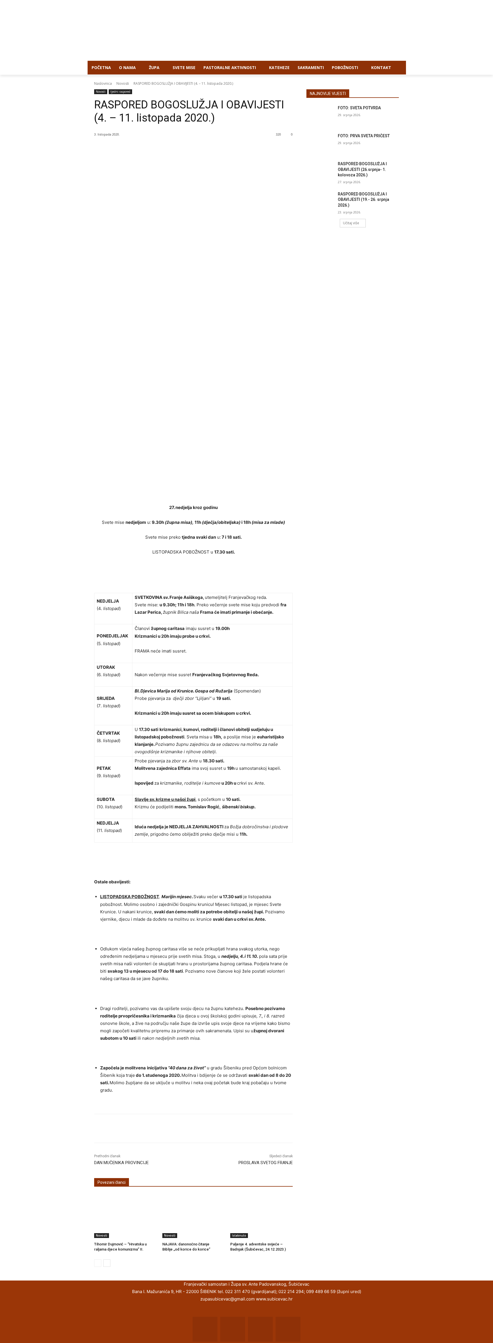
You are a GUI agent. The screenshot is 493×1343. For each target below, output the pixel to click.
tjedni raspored (120, 92)
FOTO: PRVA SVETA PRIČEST (364, 136)
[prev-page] (97, 1263)
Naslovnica (103, 83)
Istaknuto (239, 1235)
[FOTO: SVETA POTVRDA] (320, 115)
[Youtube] (288, 1329)
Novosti (122, 83)
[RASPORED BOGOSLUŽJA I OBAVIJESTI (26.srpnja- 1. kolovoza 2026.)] (320, 171)
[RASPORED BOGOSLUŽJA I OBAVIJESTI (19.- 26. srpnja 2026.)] (320, 201)
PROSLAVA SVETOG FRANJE (266, 1162)
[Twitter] (148, 1128)
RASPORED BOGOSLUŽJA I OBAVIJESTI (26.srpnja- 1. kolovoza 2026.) (362, 169)
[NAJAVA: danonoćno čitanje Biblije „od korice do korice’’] (193, 1216)
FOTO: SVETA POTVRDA (359, 108)
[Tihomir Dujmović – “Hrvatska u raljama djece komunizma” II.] (125, 1216)
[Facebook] (135, 1128)
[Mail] (232, 1329)
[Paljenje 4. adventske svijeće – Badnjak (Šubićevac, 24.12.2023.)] (261, 1216)
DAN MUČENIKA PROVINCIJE (121, 1162)
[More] (188, 1128)
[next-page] (106, 1263)
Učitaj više (351, 223)
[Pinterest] (161, 1128)
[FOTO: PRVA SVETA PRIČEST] (320, 143)
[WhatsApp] (174, 1128)
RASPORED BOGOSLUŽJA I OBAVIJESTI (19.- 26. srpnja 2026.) (363, 199)
